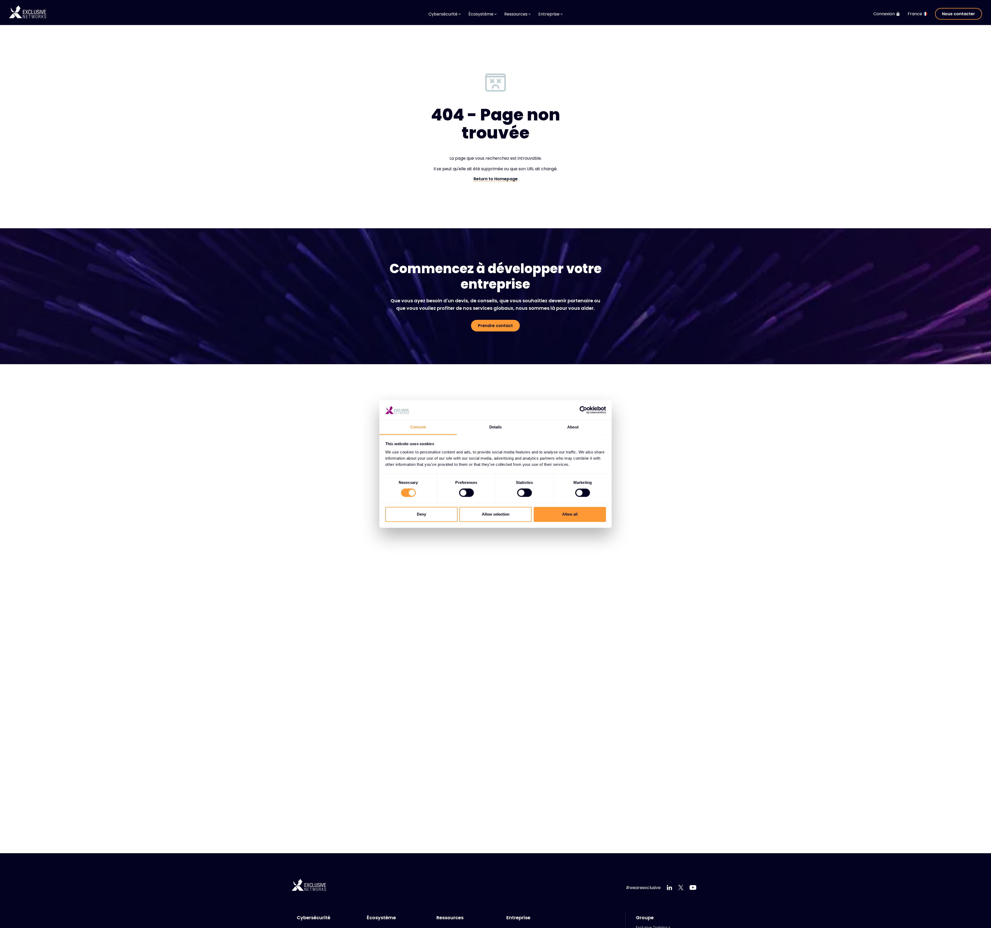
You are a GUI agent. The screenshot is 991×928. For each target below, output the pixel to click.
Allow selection (495, 514)
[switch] (466, 493)
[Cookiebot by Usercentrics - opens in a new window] (583, 410)
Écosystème (381, 917)
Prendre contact (495, 326)
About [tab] (573, 427)
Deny (421, 514)
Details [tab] (495, 427)
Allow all (570, 514)
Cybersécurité (313, 917)
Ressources (449, 917)
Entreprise (518, 917)
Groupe (645, 917)
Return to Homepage (496, 179)
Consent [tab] (418, 427)
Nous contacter (958, 14)
